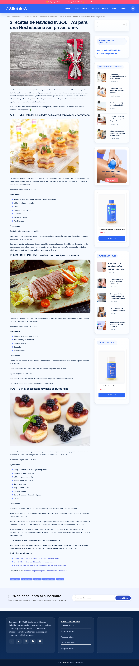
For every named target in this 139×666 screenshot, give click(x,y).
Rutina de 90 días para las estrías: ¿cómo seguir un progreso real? (116, 266)
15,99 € (101, 389)
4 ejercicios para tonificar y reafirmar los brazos (117, 91)
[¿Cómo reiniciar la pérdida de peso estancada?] (101, 283)
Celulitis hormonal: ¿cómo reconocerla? (117, 309)
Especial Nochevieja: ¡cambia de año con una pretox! (34, 562)
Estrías (94, 8)
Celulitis (67, 8)
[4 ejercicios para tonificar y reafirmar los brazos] (101, 92)
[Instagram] (26, 641)
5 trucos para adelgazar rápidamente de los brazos (118, 76)
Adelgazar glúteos (67, 637)
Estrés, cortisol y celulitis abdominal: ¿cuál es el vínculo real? (117, 296)
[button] (133, 8)
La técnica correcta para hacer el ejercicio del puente (118, 119)
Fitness (114, 8)
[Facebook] (11, 641)
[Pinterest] (33, 641)
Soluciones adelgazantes (30, 17)
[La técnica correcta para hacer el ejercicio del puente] (101, 120)
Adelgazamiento (81, 8)
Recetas (105, 8)
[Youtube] (40, 641)
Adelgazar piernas (67, 649)
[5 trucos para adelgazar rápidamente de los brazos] (101, 77)
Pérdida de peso (16, 17)
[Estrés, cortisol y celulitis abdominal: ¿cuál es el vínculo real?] (101, 297)
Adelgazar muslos (67, 631)
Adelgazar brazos (67, 625)
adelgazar (14, 579)
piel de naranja (49, 579)
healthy (37, 579)
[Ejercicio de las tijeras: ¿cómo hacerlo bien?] (101, 106)
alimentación (26, 579)
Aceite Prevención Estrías (112, 386)
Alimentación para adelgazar (48, 17)
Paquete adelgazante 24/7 (107, 53)
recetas (60, 579)
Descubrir (112, 238)
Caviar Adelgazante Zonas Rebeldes (112, 229)
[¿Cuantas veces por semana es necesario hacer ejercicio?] (101, 134)
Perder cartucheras (68, 643)
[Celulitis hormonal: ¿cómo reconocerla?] (101, 312)
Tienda (123, 8)
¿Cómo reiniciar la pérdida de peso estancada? (116, 282)
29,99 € (101, 232)
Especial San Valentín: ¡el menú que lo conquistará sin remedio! (37, 558)
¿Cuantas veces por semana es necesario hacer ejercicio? (117, 133)
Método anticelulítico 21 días (109, 50)
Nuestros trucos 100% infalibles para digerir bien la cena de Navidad (40, 565)
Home (8, 17)
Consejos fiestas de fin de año (57, 571)
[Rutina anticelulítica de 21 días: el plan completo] (101, 325)
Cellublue (65, 662)
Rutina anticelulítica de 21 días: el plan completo (117, 324)
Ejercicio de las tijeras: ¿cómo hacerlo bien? (118, 104)
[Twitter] (19, 641)
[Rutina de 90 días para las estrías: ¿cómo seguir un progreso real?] (101, 267)
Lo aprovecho (88, 2)
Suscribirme (123, 598)
